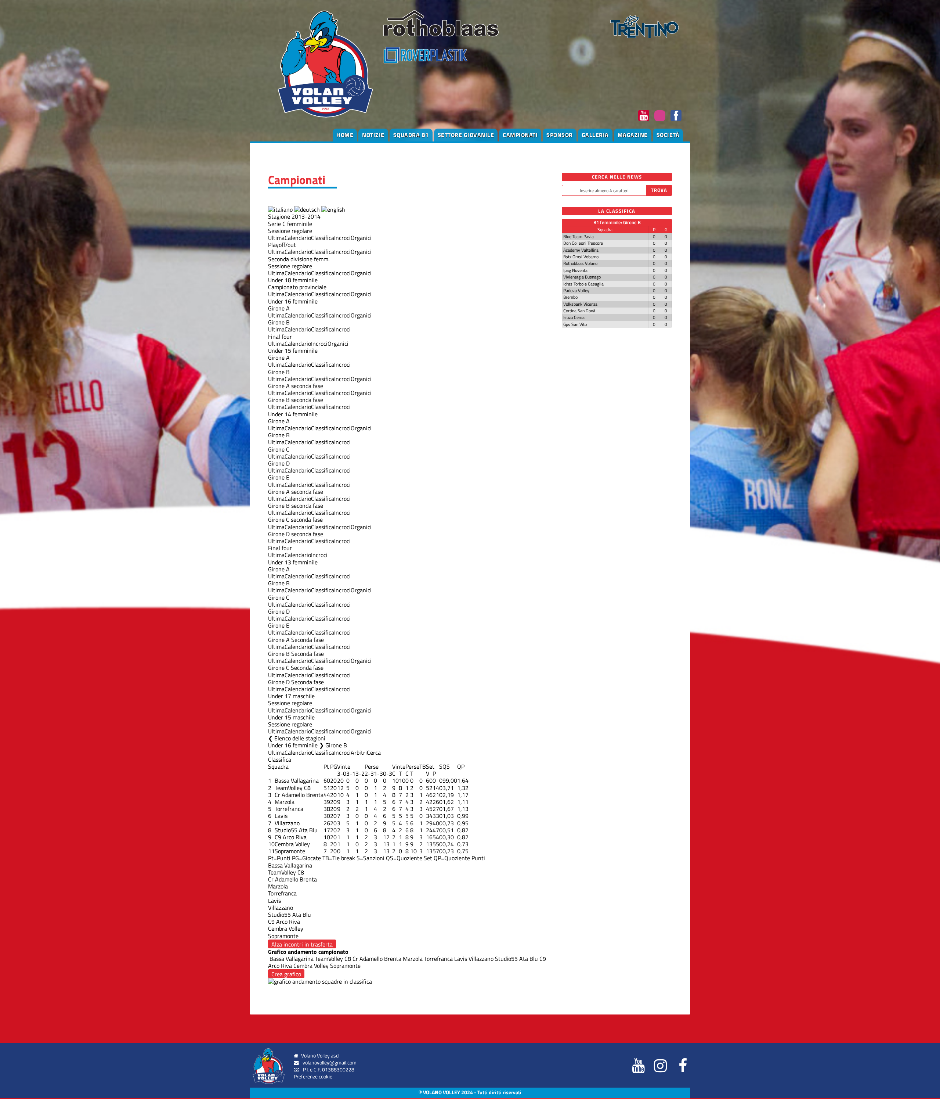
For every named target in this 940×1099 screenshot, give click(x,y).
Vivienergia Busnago (582, 276)
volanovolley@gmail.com (330, 1062)
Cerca (374, 752)
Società (668, 134)
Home (344, 134)
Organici (361, 237)
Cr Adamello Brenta (299, 794)
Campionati (520, 134)
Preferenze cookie (313, 1076)
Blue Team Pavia (578, 236)
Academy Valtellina (581, 250)
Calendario (298, 237)
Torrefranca (289, 808)
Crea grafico (286, 974)
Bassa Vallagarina (297, 780)
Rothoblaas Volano (580, 263)
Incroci (342, 237)
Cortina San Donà (579, 310)
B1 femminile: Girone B (617, 222)
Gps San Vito (575, 324)
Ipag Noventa (575, 270)
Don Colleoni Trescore (583, 243)
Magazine (633, 134)
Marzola (284, 801)
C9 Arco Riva (291, 837)
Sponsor (559, 134)
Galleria (595, 134)
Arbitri (359, 752)
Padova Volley (576, 290)
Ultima (276, 237)
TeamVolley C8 (293, 787)
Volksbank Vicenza (580, 304)
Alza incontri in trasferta (302, 944)
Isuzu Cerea (574, 317)
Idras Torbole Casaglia (583, 283)
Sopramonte (290, 851)
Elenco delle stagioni (299, 738)
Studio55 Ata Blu (296, 830)
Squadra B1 (411, 134)
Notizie (373, 134)
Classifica (322, 237)
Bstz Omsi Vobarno (581, 256)
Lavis (281, 815)
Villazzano (287, 823)
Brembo (570, 297)
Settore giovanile (466, 134)
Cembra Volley (292, 844)
